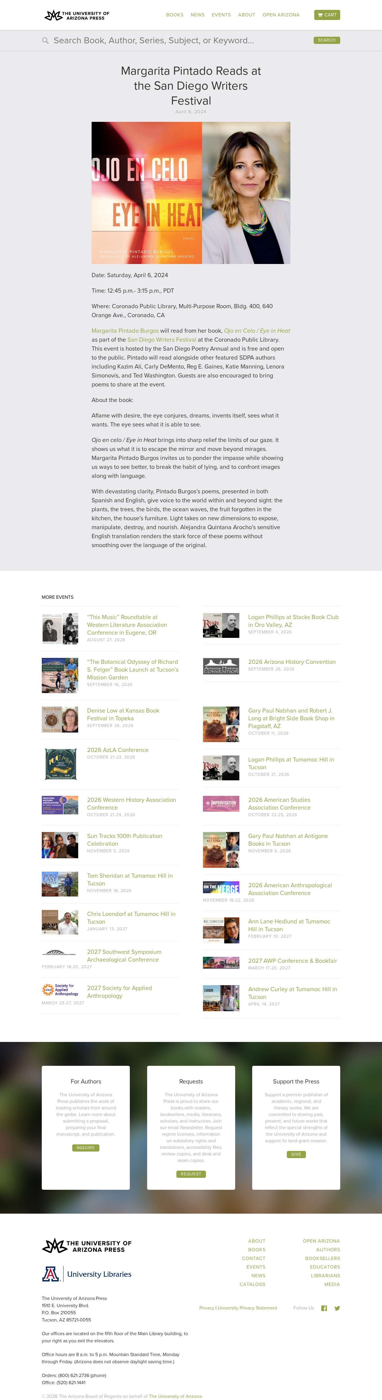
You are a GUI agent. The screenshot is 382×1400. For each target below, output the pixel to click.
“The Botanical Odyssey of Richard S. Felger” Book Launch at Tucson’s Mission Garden (132, 669)
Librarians (325, 1275)
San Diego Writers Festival (161, 339)
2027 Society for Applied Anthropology (119, 991)
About (246, 14)
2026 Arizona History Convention (292, 661)
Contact (254, 1258)
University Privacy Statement (247, 1307)
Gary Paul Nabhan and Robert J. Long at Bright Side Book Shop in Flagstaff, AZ (291, 718)
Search (327, 40)
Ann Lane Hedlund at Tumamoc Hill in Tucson (289, 925)
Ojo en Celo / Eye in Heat (257, 330)
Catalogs (253, 1284)
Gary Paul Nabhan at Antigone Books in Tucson (288, 839)
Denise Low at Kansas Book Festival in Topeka (123, 714)
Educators (325, 1267)
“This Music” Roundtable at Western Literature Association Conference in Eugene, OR (127, 624)
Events (221, 14)
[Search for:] (191, 41)
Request (191, 1174)
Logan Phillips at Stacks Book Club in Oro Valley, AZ (293, 620)
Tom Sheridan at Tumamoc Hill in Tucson (130, 879)
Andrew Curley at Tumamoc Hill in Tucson (292, 993)
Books (175, 14)
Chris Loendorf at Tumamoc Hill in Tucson (131, 917)
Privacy (206, 1307)
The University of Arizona (175, 1396)
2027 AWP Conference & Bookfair (292, 960)
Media (332, 1284)
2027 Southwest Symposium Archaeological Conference (124, 955)
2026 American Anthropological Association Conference (290, 889)
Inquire (86, 1148)
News (198, 14)
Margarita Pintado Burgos (125, 330)
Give (296, 1154)
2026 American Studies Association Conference (279, 803)
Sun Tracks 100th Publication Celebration (124, 839)
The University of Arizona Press (76, 15)
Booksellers (322, 1258)
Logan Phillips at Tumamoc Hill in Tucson (291, 763)
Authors (328, 1249)
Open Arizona (281, 14)
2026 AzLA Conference (118, 749)
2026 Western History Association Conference (131, 803)
